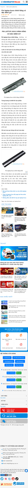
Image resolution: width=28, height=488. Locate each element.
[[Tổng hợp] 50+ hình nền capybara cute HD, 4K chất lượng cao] (4, 322)
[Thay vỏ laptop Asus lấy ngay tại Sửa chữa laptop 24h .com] (7, 227)
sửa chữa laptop (8, 201)
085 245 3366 (11, 416)
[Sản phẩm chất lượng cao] (6, 484)
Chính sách (4, 404)
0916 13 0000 (11, 422)
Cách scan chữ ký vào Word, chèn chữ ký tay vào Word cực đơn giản (17, 316)
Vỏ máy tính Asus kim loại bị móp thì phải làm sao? (20, 235)
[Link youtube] (13, 479)
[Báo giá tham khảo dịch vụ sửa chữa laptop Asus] (7, 210)
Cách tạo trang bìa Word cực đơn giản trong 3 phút (17, 311)
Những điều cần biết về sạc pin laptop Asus (14, 197)
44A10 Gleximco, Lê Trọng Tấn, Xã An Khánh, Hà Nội (15, 383)
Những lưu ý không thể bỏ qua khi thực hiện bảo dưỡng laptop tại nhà (20, 219)
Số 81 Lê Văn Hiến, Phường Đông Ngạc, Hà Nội (15, 390)
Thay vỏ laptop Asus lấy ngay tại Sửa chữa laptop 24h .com (14, 195)
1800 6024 (10, 411)
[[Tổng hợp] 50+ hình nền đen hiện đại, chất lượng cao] (4, 307)
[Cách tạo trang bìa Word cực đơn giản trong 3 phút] (4, 312)
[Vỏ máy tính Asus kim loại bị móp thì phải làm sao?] (21, 227)
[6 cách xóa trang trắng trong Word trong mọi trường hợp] (4, 302)
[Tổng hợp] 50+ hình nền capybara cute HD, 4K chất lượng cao (17, 321)
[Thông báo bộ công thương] (18, 483)
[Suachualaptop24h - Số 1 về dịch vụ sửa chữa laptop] (6, 2)
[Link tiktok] (17, 479)
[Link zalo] (9, 479)
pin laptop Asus (17, 201)
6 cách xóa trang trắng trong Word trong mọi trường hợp (17, 301)
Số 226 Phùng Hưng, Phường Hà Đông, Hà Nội (15, 376)
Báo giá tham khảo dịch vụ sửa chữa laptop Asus (14, 192)
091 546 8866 (6, 458)
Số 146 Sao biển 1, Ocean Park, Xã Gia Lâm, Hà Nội (15, 369)
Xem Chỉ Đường (11, 373)
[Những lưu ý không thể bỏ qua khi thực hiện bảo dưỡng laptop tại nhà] (21, 211)
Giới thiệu (4, 395)
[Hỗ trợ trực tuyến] (26, 470)
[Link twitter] (2, 479)
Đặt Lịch (19, 373)
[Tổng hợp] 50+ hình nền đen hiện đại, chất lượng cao (17, 306)
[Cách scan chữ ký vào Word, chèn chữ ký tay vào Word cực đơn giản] (4, 317)
